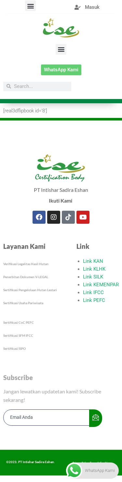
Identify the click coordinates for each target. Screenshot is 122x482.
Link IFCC (93, 292)
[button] (30, 5)
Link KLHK (94, 269)
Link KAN (93, 261)
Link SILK (93, 277)
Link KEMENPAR (101, 285)
